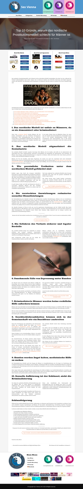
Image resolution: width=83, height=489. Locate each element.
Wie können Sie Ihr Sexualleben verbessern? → (60, 445)
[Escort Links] (69, 474)
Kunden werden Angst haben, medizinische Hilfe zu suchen (28, 123)
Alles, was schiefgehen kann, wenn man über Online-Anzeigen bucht (57, 296)
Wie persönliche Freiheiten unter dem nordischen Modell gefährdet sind (31, 114)
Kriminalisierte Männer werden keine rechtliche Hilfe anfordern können (31, 120)
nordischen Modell (22, 134)
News (20, 439)
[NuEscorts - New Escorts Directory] (36, 478)
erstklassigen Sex (57, 236)
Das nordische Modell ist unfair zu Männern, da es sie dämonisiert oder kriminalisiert (34, 111)
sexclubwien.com (58, 11)
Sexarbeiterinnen (58, 201)
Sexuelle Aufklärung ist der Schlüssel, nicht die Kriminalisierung (29, 124)
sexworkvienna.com (70, 11)
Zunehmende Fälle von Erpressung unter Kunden (25, 118)
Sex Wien (19, 15)
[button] (24, 56)
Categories (29, 15)
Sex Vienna (56, 38)
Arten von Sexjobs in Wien (41, 220)
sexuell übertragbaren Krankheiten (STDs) (26, 326)
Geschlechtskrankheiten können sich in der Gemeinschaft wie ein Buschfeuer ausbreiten (34, 121)
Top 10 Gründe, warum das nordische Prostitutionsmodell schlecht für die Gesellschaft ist (57, 186)
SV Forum (54, 15)
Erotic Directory (41, 15)
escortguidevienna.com (48, 11)
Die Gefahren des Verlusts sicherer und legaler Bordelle (27, 117)
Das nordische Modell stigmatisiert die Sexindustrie (26, 113)
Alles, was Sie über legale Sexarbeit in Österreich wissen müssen (56, 346)
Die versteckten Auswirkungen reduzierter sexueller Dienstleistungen (30, 116)
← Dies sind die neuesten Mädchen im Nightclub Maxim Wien (26, 445)
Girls (17, 439)
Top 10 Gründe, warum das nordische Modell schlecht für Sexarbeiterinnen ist (41, 432)
